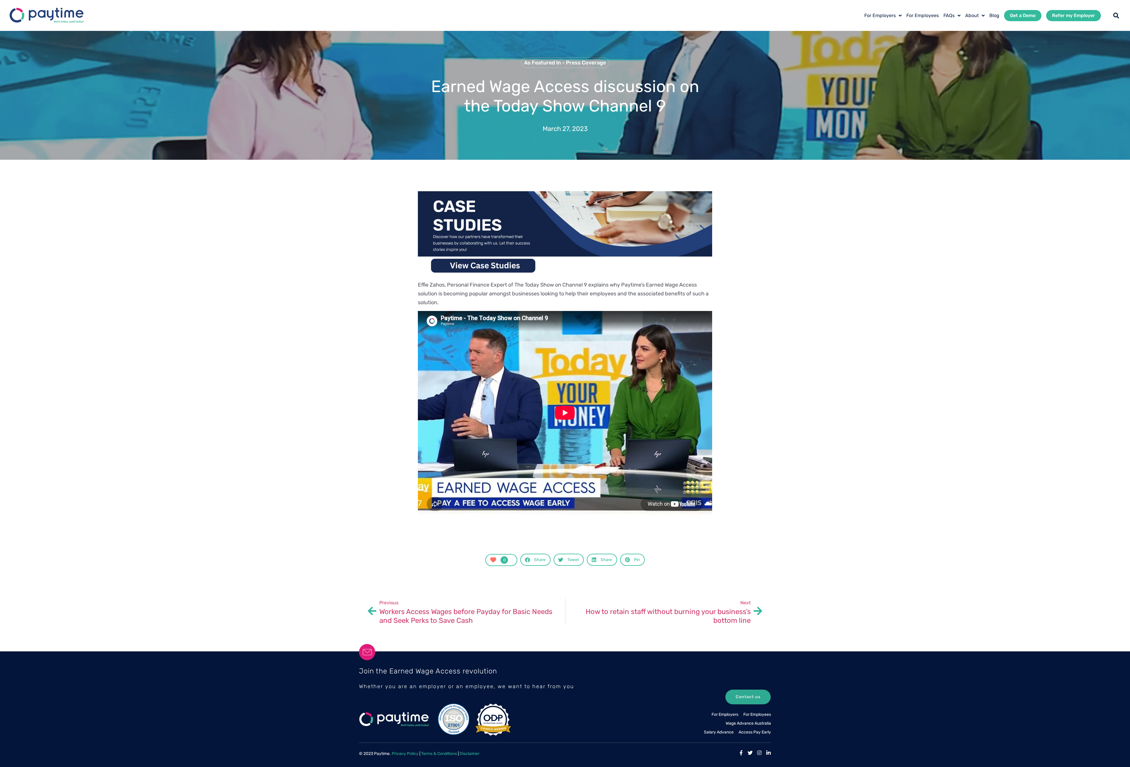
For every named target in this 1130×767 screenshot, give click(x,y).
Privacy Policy (405, 753)
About (972, 15)
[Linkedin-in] (768, 752)
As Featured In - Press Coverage (565, 62)
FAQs (949, 15)
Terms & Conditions (439, 753)
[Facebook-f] (741, 752)
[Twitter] (750, 752)
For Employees (922, 15)
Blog (994, 15)
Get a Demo (1023, 15)
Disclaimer (469, 753)
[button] (1116, 15)
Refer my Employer (1073, 15)
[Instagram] (759, 752)
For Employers (880, 15)
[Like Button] (493, 560)
